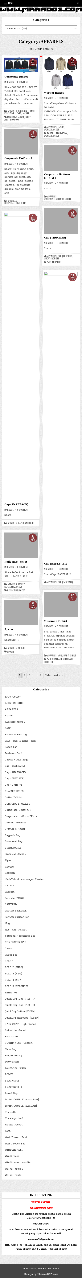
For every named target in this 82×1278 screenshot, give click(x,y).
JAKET (28, 117)
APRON (10, 652)
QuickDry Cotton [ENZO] (20, 1011)
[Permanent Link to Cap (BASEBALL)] (61, 416)
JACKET (26, 113)
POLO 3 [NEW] (13, 974)
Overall (9, 948)
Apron (8, 629)
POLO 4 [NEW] (13, 980)
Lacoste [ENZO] (14, 898)
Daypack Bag (12, 835)
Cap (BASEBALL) (55, 564)
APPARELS (12, 111)
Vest (7, 1131)
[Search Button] (78, 3)
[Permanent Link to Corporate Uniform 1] (21, 141)
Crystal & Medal (15, 829)
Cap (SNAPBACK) (16, 504)
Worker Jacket (54, 93)
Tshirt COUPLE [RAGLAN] (21, 1106)
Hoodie (9, 867)
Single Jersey (13, 1056)
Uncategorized (51, 258)
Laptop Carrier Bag (17, 917)
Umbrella (10, 1112)
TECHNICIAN (61, 133)
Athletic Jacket (15, 722)
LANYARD (11, 904)
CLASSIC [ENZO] (14, 791)
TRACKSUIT (12, 1081)
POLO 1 (9, 961)
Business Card (13, 753)
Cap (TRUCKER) (55, 237)
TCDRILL (51, 133)
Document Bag (14, 841)
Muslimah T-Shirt (55, 621)
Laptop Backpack (16, 911)
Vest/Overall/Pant (16, 1137)
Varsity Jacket (14, 1125)
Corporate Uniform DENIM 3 (57, 176)
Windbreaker (13, 1156)
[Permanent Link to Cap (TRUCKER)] (61, 221)
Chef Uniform (13, 785)
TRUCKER (56, 262)
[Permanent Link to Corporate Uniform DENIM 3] (61, 158)
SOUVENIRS (12, 1062)
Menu (10, 3)
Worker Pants (13, 1175)
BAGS (8, 728)
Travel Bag (11, 1093)
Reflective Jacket (15, 562)
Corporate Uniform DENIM (57, 199)
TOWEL (9, 1074)
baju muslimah (54, 659)
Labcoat (9, 892)
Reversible (11, 1037)
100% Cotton (13, 697)
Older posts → (54, 675)
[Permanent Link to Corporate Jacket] (21, 65)
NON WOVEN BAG (15, 942)
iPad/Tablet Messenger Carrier (24, 879)
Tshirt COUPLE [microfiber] (22, 1099)
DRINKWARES (13, 848)
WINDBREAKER (14, 1150)
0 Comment (22, 82)
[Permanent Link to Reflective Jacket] (21, 545)
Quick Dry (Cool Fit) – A (20, 999)
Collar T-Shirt (14, 797)
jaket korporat (12, 119)
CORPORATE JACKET (27, 111)
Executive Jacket (12, 113)
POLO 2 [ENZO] (14, 967)
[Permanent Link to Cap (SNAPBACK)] (21, 356)
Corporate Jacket (16, 76)
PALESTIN (48, 661)
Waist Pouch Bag (15, 1144)
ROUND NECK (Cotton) (19, 1043)
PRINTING (11, 993)
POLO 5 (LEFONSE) (16, 986)
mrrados (9, 82)
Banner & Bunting (16, 734)
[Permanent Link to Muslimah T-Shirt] (61, 604)
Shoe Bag (10, 1049)
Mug (7, 923)
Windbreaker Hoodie (18, 1162)
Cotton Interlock (15, 823)
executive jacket (15, 117)
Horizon (10, 873)
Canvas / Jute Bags (16, 760)
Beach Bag (11, 747)
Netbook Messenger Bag (20, 936)
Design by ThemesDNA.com (41, 1274)
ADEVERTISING (14, 703)
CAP (49, 262)
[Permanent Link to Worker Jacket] (61, 73)
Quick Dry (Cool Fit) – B (20, 1005)
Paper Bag (11, 955)
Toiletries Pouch (15, 1068)
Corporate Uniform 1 (18, 158)
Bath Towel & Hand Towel (20, 741)
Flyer (8, 860)
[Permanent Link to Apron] (21, 612)
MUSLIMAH (68, 659)
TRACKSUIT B (13, 1087)
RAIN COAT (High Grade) (20, 1024)
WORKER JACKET (51, 136)
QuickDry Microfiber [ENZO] (22, 1018)
